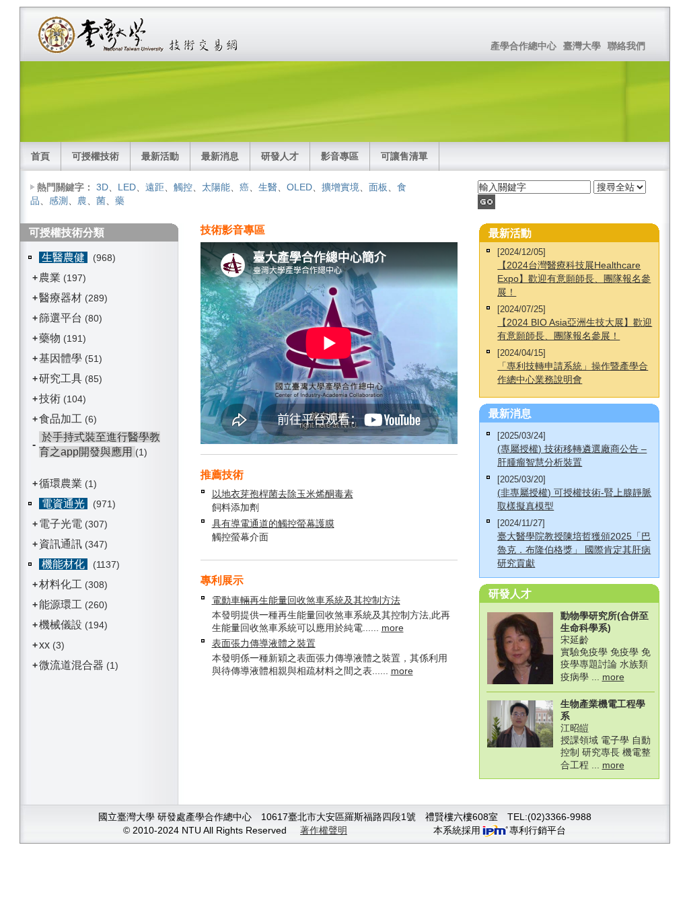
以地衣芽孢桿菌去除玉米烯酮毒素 (282, 493)
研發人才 (280, 156)
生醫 (267, 187)
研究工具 (60, 378)
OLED (299, 187)
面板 (378, 187)
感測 (58, 200)
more (393, 627)
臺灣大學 (582, 45)
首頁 (40, 156)
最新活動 (160, 156)
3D (102, 187)
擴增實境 (340, 187)
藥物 (50, 338)
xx (44, 645)
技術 (50, 398)
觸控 (183, 187)
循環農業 (60, 483)
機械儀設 (60, 624)
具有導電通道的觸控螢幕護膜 (273, 523)
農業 (50, 277)
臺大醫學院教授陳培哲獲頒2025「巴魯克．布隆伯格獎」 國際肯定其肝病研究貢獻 (574, 549)
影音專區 (340, 156)
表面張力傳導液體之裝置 (264, 643)
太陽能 (216, 187)
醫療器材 (62, 297)
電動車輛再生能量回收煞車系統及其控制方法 (306, 600)
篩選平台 (60, 318)
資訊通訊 (60, 544)
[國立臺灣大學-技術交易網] (139, 34)
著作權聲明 (323, 830)
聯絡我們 (626, 45)
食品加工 (60, 419)
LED (127, 187)
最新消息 (220, 156)
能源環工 (60, 604)
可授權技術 (95, 156)
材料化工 (60, 584)
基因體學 (60, 358)
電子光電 (60, 523)
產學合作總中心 (523, 45)
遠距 (154, 187)
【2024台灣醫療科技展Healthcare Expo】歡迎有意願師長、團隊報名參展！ (574, 278)
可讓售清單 (404, 156)
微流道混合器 (71, 665)
